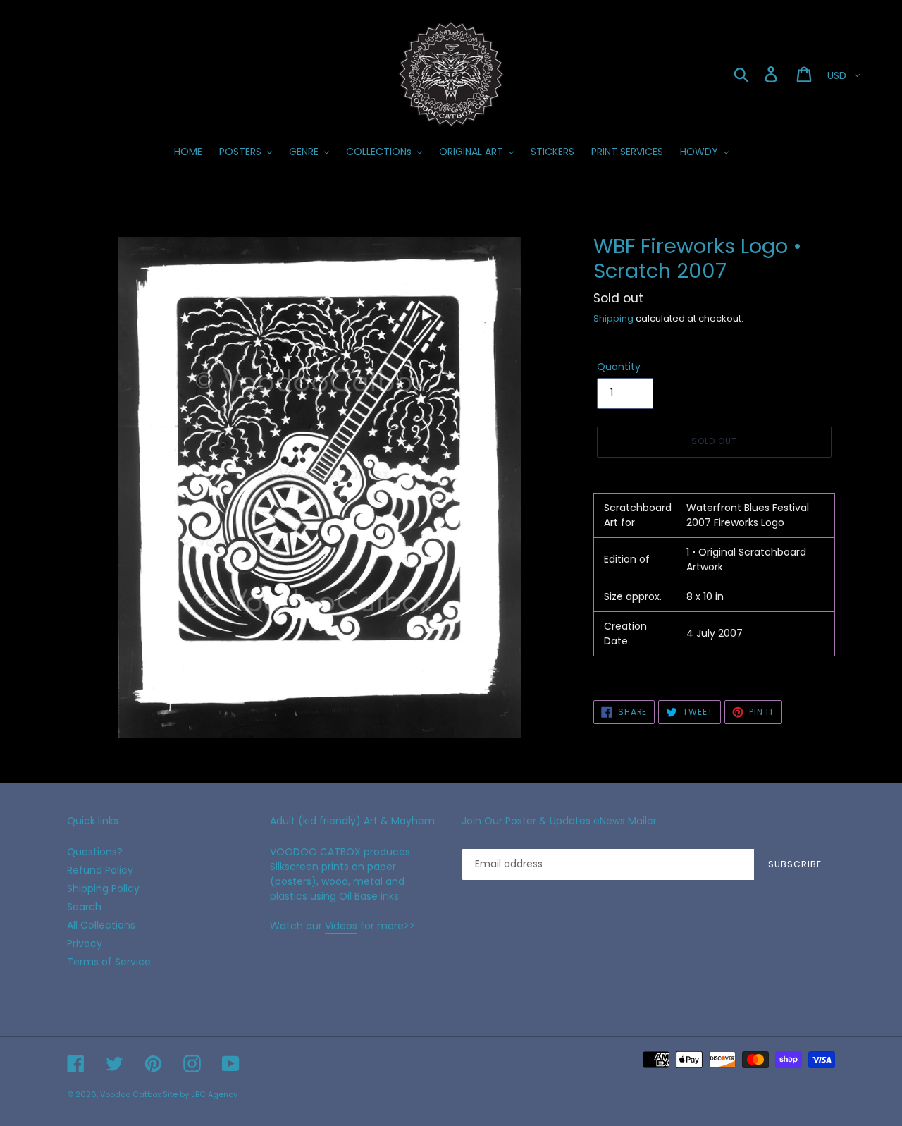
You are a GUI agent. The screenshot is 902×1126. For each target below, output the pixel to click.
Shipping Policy (103, 888)
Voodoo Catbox (130, 1094)
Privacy (84, 943)
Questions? (95, 852)
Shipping (613, 318)
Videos (341, 926)
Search (84, 907)
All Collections (101, 925)
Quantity (619, 367)
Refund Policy (100, 870)
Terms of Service (109, 962)
